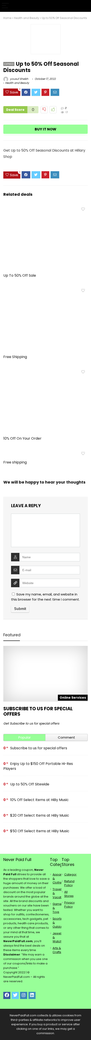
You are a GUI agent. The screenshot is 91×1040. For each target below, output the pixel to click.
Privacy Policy (69, 904)
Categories (72, 874)
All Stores (69, 894)
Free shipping (15, 462)
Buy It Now (45, 129)
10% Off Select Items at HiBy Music (39, 799)
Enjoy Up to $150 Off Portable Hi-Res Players (38, 766)
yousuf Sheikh (18, 79)
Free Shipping (15, 356)
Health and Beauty (26, 18)
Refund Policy (69, 883)
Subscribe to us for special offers (38, 711)
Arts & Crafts (57, 950)
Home (7, 18)
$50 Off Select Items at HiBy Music (39, 831)
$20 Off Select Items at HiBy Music (39, 815)
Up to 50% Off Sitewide (29, 784)
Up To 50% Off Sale (19, 275)
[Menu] (5, 6)
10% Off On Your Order (22, 438)
